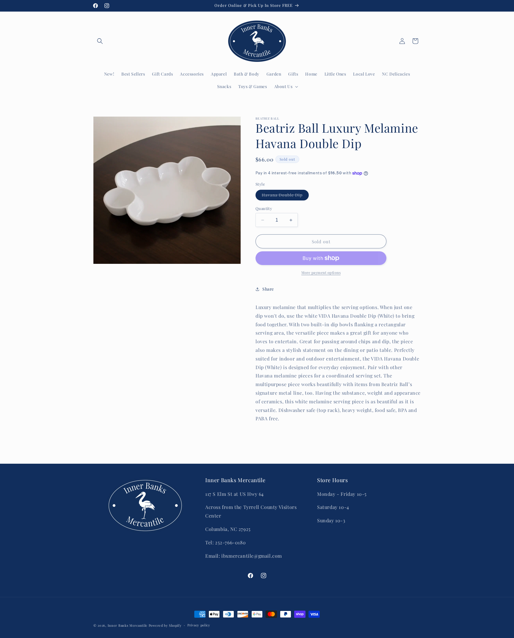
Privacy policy (198, 625)
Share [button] (268, 289)
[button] (99, 41)
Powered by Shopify (165, 625)
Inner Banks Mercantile (128, 625)
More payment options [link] (321, 272)
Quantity (264, 208)
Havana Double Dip (285, 196)
